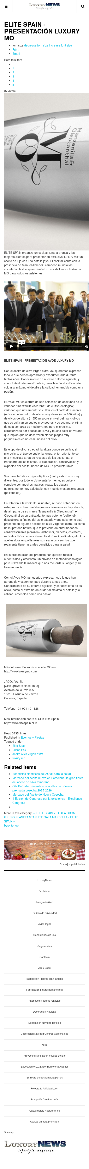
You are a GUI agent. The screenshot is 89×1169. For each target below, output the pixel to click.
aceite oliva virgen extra (27, 754)
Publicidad (44, 891)
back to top (11, 825)
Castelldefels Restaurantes (44, 1110)
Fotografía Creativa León (45, 1099)
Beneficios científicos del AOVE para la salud (41, 774)
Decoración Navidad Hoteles (44, 1022)
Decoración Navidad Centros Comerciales (44, 1033)
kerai (44, 1044)
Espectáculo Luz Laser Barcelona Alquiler (44, 1066)
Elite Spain (19, 746)
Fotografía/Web (44, 902)
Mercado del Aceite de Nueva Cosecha (38, 794)
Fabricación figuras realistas (44, 1000)
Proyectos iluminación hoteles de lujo (45, 1055)
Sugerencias (44, 946)
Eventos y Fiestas (32, 737)
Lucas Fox (19, 750)
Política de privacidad (44, 913)
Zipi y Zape (44, 967)
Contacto (45, 957)
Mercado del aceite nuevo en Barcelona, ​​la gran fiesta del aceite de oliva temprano (47, 780)
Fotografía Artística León (44, 1088)
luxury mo (18, 758)
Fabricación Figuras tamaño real (44, 989)
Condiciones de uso (44, 935)
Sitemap (8, 1132)
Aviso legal (44, 924)
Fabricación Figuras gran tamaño (44, 978)
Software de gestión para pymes (44, 1077)
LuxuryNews (44, 880)
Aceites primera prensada (44, 1121)
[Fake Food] (44, 849)
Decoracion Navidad (44, 1011)
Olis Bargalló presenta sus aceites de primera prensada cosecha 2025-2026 (42, 788)
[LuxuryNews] (44, 6)
